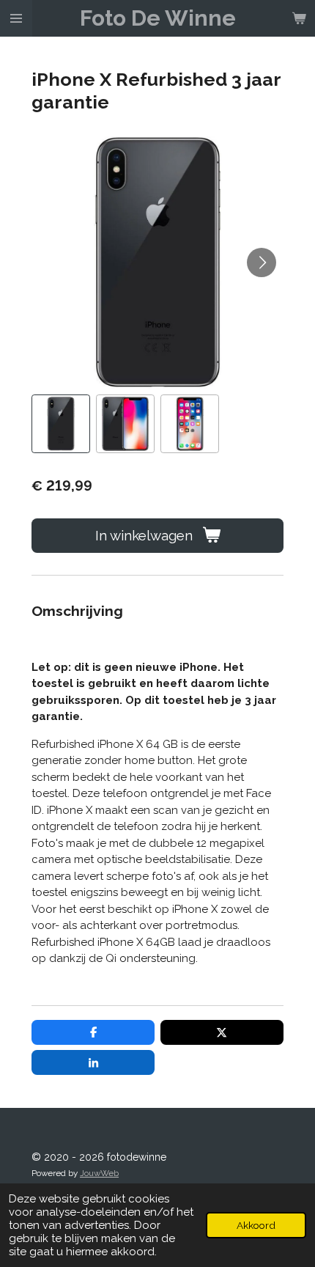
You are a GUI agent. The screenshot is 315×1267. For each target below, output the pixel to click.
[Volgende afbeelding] (261, 262)
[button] (61, 423)
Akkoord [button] (256, 1225)
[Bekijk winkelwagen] (299, 18)
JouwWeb (99, 1173)
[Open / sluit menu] (16, 18)
